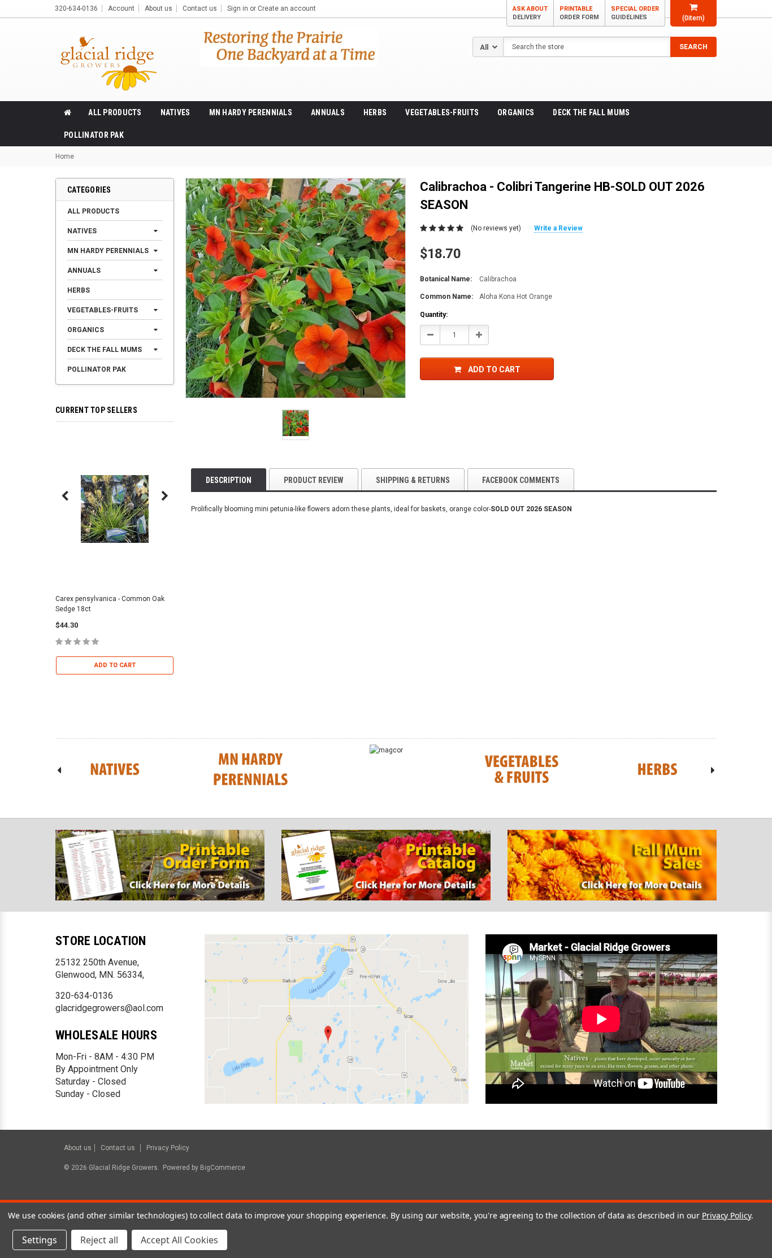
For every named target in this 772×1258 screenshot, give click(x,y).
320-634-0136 (84, 995)
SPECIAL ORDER (635, 13)
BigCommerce (221, 1168)
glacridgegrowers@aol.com (109, 1008)
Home (64, 156)
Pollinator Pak (94, 135)
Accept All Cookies (179, 1240)
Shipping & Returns (413, 480)
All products (114, 112)
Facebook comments (521, 480)
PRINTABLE (579, 13)
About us (158, 8)
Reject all (99, 1240)
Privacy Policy (167, 1148)
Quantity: (434, 315)
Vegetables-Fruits (442, 112)
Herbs (375, 112)
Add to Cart (115, 665)
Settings (39, 1240)
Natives (175, 112)
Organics (515, 112)
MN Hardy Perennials (250, 112)
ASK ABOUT (530, 13)
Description (228, 480)
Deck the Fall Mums (591, 112)
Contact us (200, 8)
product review (314, 480)
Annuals (328, 112)
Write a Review (558, 228)
